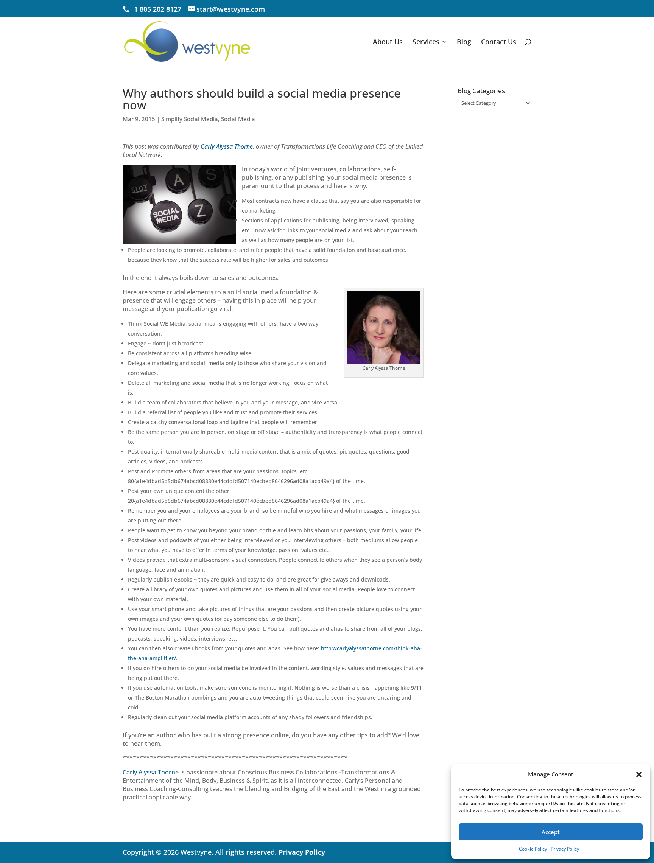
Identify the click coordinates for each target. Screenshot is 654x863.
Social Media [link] (238, 119)
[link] (187, 41)
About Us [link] (388, 42)
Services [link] (426, 42)
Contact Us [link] (498, 42)
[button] (639, 774)
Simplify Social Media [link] (189, 119)
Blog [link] (464, 42)
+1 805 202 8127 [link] (155, 9)
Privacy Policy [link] (565, 849)
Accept (551, 832)
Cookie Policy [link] (533, 849)
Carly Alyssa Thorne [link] (227, 146)
